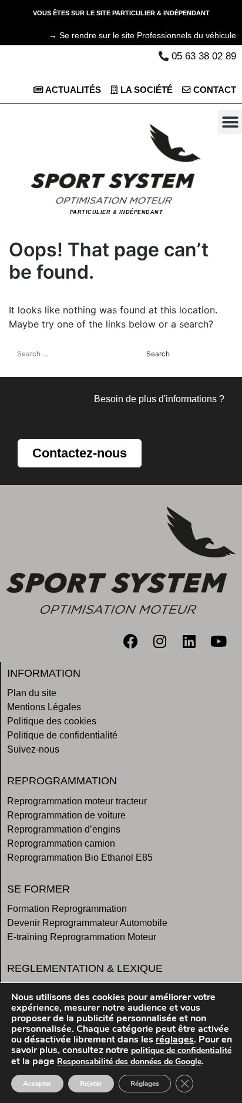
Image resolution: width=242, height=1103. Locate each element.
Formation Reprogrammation (67, 909)
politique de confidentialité (181, 1050)
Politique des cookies (51, 721)
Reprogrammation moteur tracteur (77, 801)
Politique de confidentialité (62, 735)
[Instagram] (159, 641)
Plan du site (31, 693)
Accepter (37, 1083)
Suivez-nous (33, 749)
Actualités (72, 90)
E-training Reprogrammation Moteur (81, 937)
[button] (230, 122)
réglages (175, 1039)
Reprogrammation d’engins (63, 829)
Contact (213, 90)
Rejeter (91, 1083)
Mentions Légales (44, 707)
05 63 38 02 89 (204, 56)
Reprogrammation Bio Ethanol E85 (80, 858)
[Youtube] (218, 641)
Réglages (144, 1083)
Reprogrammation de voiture (66, 815)
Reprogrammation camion (61, 843)
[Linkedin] (189, 641)
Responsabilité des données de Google (129, 1061)
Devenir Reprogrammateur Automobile (87, 923)
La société (145, 90)
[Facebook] (130, 641)
